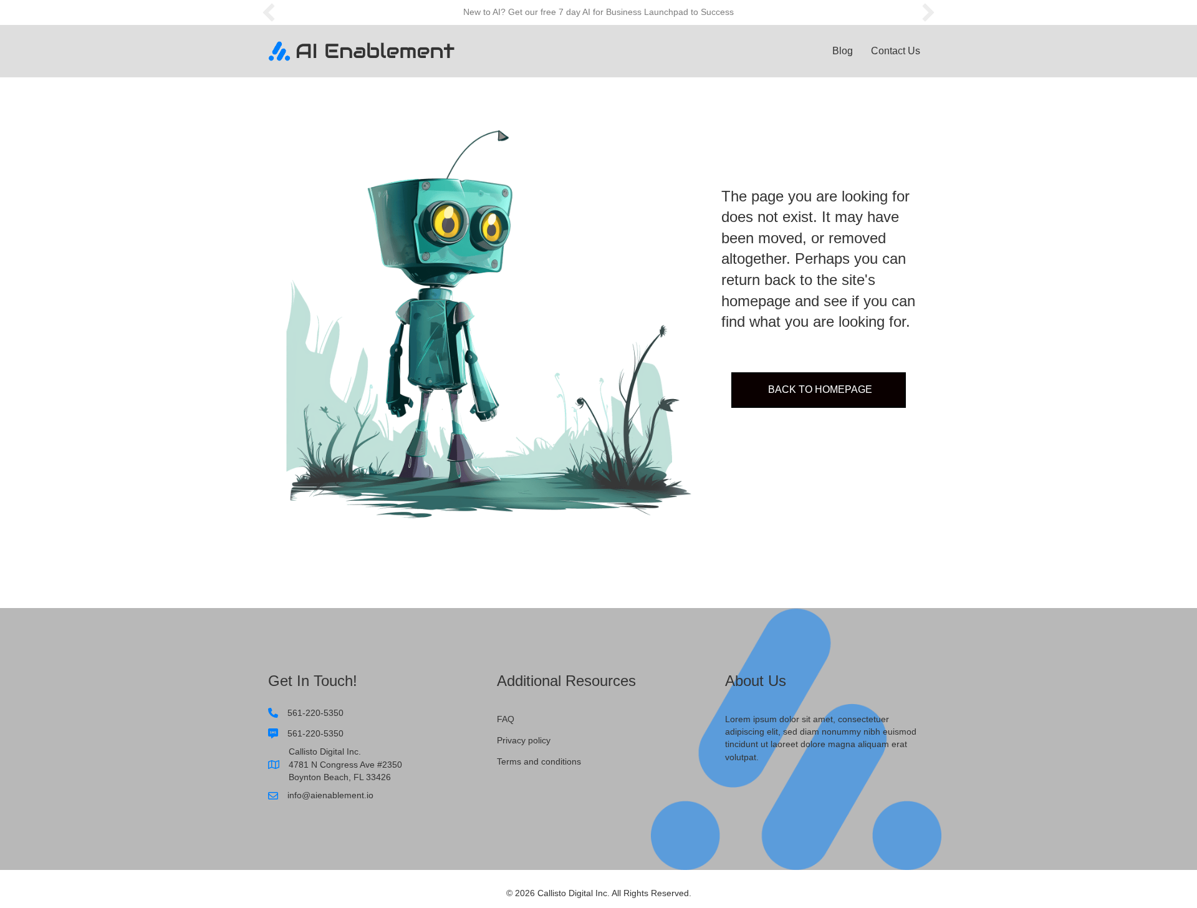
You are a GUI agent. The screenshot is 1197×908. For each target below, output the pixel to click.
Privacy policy (523, 740)
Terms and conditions (539, 761)
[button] (269, 12)
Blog (842, 51)
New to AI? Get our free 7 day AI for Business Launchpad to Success (598, 12)
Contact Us (895, 51)
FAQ (505, 719)
